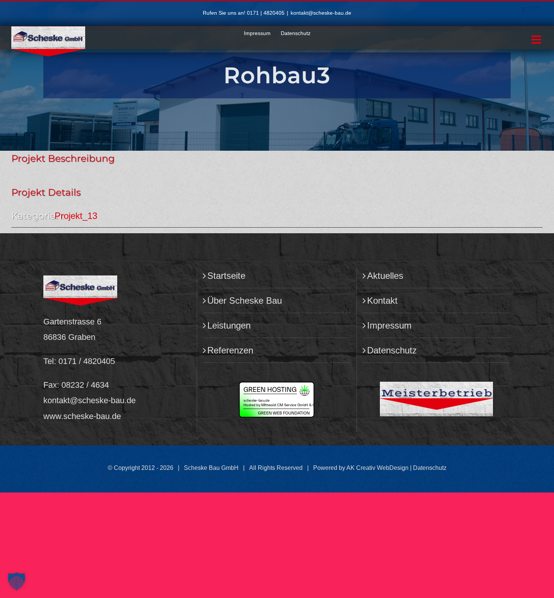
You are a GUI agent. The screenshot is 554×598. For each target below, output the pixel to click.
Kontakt (382, 300)
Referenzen (230, 350)
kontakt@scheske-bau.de (321, 13)
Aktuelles (385, 276)
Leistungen (229, 325)
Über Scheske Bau (244, 300)
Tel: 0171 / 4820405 (79, 361)
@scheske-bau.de (103, 400)
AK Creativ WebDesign (377, 468)
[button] (16, 581)
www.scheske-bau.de (82, 416)
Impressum (389, 325)
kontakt (56, 400)
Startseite (226, 276)
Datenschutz (392, 350)
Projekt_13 (76, 216)
